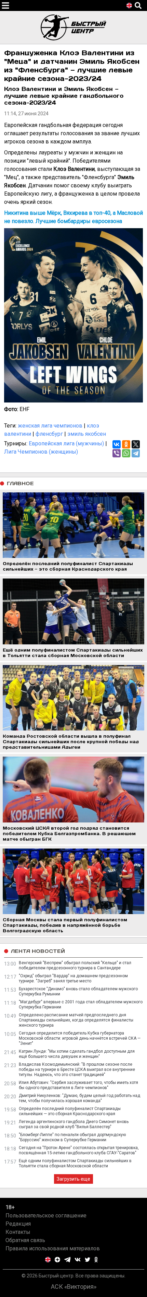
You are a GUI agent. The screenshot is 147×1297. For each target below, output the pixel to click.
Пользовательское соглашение (45, 1215)
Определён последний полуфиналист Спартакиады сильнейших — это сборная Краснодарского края (70, 1111)
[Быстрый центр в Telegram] (67, 1259)
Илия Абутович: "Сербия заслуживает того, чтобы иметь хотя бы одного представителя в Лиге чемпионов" (78, 1085)
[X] (136, 444)
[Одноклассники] (126, 444)
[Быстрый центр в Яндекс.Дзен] (57, 1259)
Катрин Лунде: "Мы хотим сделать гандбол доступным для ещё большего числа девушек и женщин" (77, 1054)
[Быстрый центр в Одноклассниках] (96, 1259)
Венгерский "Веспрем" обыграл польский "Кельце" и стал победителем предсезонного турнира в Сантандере (75, 965)
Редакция (18, 1223)
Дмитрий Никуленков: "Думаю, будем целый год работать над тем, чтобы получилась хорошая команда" (79, 1098)
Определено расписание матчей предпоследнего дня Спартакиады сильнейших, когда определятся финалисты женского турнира (76, 1020)
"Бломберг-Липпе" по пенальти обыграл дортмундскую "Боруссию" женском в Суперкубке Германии (72, 1137)
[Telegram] (136, 453)
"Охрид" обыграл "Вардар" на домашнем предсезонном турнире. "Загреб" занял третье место (73, 978)
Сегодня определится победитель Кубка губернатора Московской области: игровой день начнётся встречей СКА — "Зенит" (80, 1038)
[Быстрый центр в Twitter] (87, 1259)
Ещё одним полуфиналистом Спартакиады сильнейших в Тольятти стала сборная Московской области (75, 1163)
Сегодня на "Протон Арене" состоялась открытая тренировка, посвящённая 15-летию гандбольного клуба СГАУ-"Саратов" (79, 1150)
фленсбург (49, 434)
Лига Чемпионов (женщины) (41, 451)
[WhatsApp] (126, 453)
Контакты (17, 1232)
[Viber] (116, 453)
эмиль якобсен (86, 434)
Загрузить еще (73, 1179)
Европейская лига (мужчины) (66, 443)
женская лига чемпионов (50, 425)
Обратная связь (25, 1240)
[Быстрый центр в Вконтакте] (78, 1259)
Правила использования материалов (52, 1248)
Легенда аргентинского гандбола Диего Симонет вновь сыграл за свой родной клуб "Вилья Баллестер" (74, 1124)
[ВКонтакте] (116, 444)
